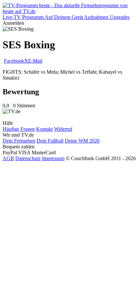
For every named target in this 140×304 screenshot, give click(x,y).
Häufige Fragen (19, 129)
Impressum (53, 158)
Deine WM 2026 (82, 141)
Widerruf (63, 129)
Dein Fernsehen (19, 141)
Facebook (14, 61)
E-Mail (35, 61)
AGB (8, 158)
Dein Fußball (49, 141)
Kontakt (44, 129)
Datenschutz (28, 158)
